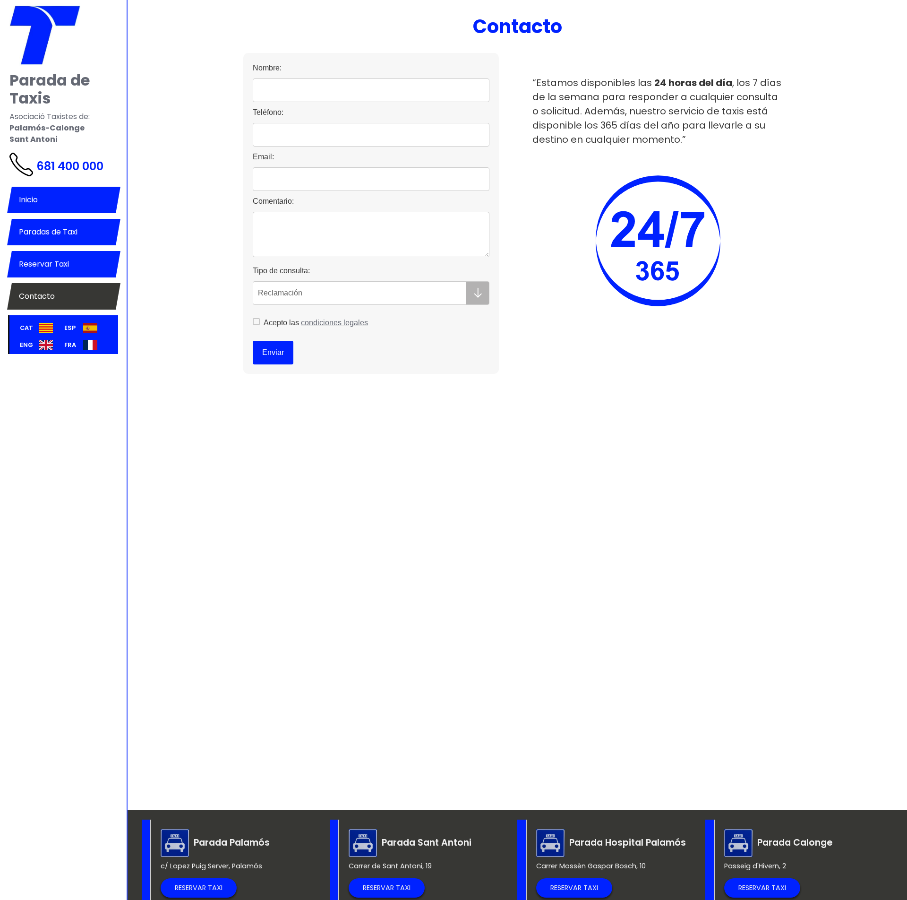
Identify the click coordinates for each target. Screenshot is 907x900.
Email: (263, 157)
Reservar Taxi (44, 264)
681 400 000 (69, 166)
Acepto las (315, 323)
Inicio (28, 199)
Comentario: (273, 201)
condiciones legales (334, 323)
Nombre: (267, 68)
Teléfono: (268, 112)
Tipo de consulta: (281, 271)
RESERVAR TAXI (198, 887)
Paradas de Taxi (48, 231)
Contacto (37, 296)
